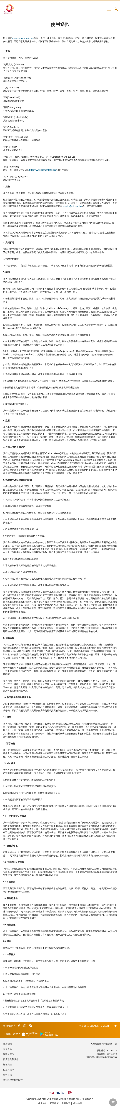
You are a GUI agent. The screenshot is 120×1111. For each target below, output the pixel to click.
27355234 (112, 1050)
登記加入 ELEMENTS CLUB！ (95, 1025)
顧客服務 (7, 1075)
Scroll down (113, 1102)
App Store (30, 1034)
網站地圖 (77, 1103)
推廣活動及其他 (10, 1059)
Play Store (49, 1034)
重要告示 (66, 1103)
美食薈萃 (7, 1049)
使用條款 (42, 1103)
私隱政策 (54, 1103)
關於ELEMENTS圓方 (13, 1080)
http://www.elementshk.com (43, 170)
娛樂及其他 (8, 1054)
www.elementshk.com (23, 38)
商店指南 (7, 1044)
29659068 (112, 1053)
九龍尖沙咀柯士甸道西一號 (104, 1044)
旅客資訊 (7, 1064)
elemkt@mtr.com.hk (72, 206)
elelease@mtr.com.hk (106, 1057)
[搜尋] (116, 9)
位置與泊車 (8, 1069)
